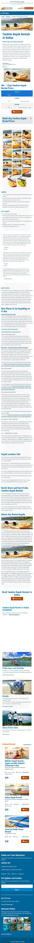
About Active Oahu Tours (8, 939)
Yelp (8, 874)
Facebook (3, 874)
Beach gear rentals (7, 706)
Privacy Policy (5, 941)
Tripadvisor (14, 874)
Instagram (21, 874)
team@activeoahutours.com (8, 866)
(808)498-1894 (5, 863)
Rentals (8, 16)
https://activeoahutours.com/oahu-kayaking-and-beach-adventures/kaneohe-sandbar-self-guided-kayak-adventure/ (16, 387)
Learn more (5, 734)
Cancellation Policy (22, 939)
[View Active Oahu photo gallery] (6, 920)
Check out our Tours (7, 675)
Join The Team (5, 898)
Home (2, 16)
